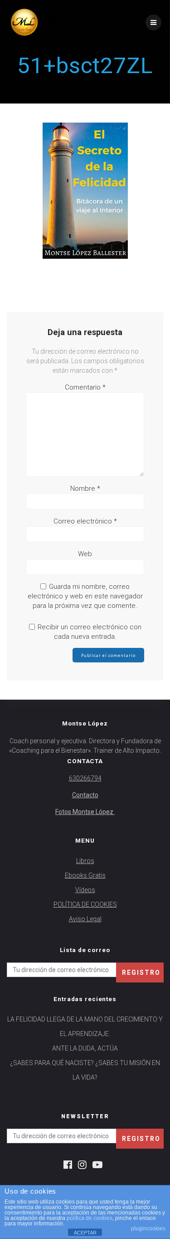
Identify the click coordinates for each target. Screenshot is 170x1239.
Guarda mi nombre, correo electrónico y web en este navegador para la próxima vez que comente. (85, 596)
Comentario (85, 387)
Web (85, 554)
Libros (85, 860)
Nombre (85, 488)
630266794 (85, 778)
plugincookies (148, 1228)
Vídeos (85, 889)
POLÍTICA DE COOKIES (85, 904)
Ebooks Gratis (85, 875)
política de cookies (89, 1218)
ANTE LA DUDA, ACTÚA (85, 1048)
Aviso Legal (85, 919)
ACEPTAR (85, 1232)
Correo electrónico (85, 521)
